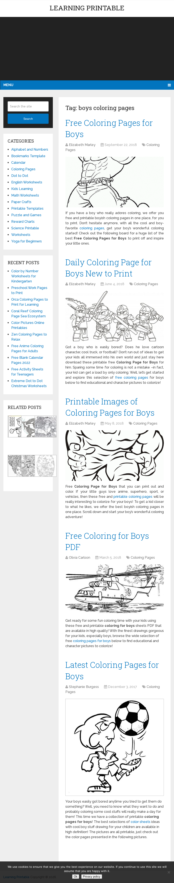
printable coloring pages (133, 497)
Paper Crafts (21, 202)
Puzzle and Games (26, 215)
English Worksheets (26, 182)
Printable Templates (27, 208)
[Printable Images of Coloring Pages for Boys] (114, 455)
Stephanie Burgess (84, 687)
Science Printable (25, 228)
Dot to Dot (19, 176)
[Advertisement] (87, 48)
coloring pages (92, 228)
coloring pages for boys (92, 641)
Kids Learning (22, 189)
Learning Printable (87, 7)
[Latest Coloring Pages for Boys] (114, 747)
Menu (8, 85)
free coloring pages (131, 377)
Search (28, 118)
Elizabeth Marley (82, 145)
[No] (169, 872)
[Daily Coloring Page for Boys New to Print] (114, 316)
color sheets (140, 822)
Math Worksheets (25, 195)
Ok (75, 876)
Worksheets (20, 235)
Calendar (18, 163)
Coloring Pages (146, 284)
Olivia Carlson (79, 558)
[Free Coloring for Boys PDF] (114, 589)
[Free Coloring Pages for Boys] (114, 182)
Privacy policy (91, 876)
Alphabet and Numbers (29, 149)
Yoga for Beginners (26, 241)
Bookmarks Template (28, 156)
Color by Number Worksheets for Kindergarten (24, 276)
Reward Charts (23, 222)
